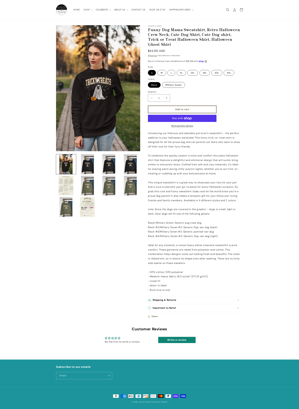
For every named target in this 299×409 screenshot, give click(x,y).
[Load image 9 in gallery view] (66, 207)
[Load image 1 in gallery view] (66, 164)
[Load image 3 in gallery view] (109, 164)
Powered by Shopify (159, 402)
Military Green (173, 85)
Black (154, 85)
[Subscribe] (108, 375)
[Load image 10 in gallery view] (87, 207)
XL (181, 72)
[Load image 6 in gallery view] (87, 186)
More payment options (182, 126)
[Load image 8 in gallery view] (130, 186)
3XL (205, 72)
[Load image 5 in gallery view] (66, 186)
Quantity (152, 92)
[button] (88, 9)
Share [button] (155, 316)
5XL (229, 72)
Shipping (152, 55)
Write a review (176, 340)
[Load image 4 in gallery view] (130, 164)
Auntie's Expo (144, 402)
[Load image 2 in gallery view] (87, 164)
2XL (193, 72)
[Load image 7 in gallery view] (109, 186)
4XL (217, 72)
